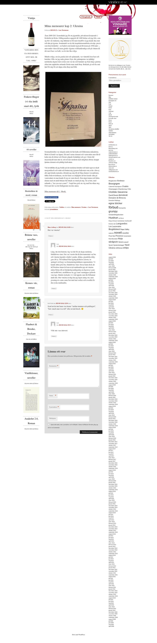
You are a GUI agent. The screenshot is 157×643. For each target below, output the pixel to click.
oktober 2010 (112, 594)
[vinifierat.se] (117, 2)
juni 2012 (111, 559)
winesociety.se (113, 166)
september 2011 (113, 575)
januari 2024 (112, 312)
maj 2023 (111, 326)
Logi (110, 113)
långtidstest (114, 229)
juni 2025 (111, 282)
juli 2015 (111, 493)
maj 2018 (111, 433)
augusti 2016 (112, 470)
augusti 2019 (112, 406)
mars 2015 (112, 500)
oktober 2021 (112, 360)
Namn (52, 395)
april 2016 (111, 477)
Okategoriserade (113, 116)
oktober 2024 (112, 296)
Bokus (31, 113)
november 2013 (113, 528)
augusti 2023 (112, 321)
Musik (110, 115)
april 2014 (111, 520)
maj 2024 (111, 305)
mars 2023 (112, 330)
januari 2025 (112, 291)
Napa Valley (124, 229)
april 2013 (111, 541)
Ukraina (83, 207)
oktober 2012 (112, 551)
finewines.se (112, 161)
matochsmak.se (113, 152)
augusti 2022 (112, 342)
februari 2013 (112, 544)
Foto (110, 104)
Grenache (122, 208)
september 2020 (113, 383)
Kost (110, 109)
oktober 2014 (112, 509)
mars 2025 (112, 287)
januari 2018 (112, 440)
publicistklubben (113, 153)
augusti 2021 (112, 363)
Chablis (125, 186)
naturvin (111, 233)
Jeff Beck (121, 218)
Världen (61, 207)
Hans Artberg (52, 227)
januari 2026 (112, 269)
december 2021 (113, 356)
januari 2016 (112, 482)
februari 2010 (112, 608)
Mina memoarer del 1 (52, 191)
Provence (119, 236)
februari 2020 (112, 395)
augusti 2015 (112, 491)
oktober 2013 (112, 530)
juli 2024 (111, 301)
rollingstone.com (113, 169)
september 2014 (113, 511)
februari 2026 (112, 267)
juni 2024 (111, 303)
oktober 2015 (112, 488)
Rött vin (111, 123)
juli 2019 (111, 408)
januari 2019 (112, 418)
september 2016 (113, 468)
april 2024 (111, 307)
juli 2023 (111, 322)
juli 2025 (111, 280)
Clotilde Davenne (118, 192)
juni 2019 (111, 409)
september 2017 (113, 447)
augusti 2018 (112, 427)
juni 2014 (111, 516)
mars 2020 (112, 393)
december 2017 (113, 441)
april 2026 (111, 264)
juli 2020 (111, 386)
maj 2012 (111, 560)
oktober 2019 (112, 402)
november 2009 (113, 614)
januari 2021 (112, 376)
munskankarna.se (114, 171)
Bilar (110, 97)
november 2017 (113, 443)
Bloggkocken (113, 181)
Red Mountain (113, 239)
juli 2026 (111, 259)
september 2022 (113, 340)
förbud (113, 207)
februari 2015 (112, 502)
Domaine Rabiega (114, 200)
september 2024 (113, 298)
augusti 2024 (112, 299)
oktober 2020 (112, 381)
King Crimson (113, 221)
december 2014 (113, 505)
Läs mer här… (31, 245)
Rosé (110, 122)
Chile (129, 189)
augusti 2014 (112, 512)
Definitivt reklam (113, 99)
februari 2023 (112, 331)
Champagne (113, 189)
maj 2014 (111, 518)
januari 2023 (112, 333)
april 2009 (111, 626)
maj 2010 (111, 603)
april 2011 (111, 583)
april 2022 (111, 349)
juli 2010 (111, 599)
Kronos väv (112, 224)
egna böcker (115, 203)
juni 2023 (111, 324)
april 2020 (111, 392)
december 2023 (113, 314)
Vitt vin (110, 136)
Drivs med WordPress (78, 635)
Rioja (120, 238)
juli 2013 (111, 535)
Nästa (98, 16)
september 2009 (113, 617)
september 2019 (113, 404)
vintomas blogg (113, 162)
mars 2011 (111, 585)
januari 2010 (112, 610)
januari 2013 (112, 546)
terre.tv (111, 146)
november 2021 (113, 358)
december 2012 (113, 548)
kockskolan (121, 221)
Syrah (111, 245)
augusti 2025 (112, 278)
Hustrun (113, 217)
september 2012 (113, 553)
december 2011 (113, 569)
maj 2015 (111, 496)
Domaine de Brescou (117, 198)
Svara (51, 236)
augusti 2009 (112, 619)
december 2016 (113, 463)
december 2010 (113, 590)
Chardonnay (122, 189)
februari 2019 (112, 417)
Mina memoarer (76, 207)
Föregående (86, 16)
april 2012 (111, 562)
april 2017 (111, 456)
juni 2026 (111, 260)
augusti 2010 (112, 598)
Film (110, 102)
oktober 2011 (112, 573)
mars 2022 (112, 351)
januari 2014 (112, 525)
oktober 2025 (112, 275)
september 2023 (113, 319)
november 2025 (113, 273)
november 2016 (113, 465)
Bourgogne (114, 183)
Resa (110, 120)
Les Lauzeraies (115, 226)
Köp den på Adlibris (31, 339)
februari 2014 (112, 523)
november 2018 (113, 422)
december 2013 (113, 527)
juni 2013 (111, 537)
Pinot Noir (112, 236)
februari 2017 (112, 459)
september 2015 (113, 489)
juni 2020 (111, 388)
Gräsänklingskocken (116, 215)
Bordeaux (120, 181)
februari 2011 (112, 587)
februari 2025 (112, 289)
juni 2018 (111, 431)
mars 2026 (112, 266)
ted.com (111, 150)
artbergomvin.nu (113, 155)
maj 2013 (111, 539)
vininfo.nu (111, 159)
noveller (125, 233)
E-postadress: (113, 77)
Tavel (127, 245)
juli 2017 (111, 450)
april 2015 (111, 498)
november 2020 (113, 379)
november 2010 (113, 592)
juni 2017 (111, 452)
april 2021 (111, 370)
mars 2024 (112, 308)
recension (127, 236)
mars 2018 (112, 436)
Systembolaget (118, 245)
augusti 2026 (112, 257)
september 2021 (113, 362)
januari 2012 (112, 567)
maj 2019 (111, 411)
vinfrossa (119, 248)
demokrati (123, 195)
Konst (110, 107)
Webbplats (52, 418)
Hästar (110, 106)
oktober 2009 (112, 615)
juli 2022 (111, 344)
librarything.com (113, 148)
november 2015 (113, 486)
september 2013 (113, 532)
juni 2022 (111, 346)
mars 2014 (112, 521)
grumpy (113, 211)
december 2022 (113, 335)
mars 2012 (112, 564)
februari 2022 (112, 353)
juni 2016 (111, 473)
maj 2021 (111, 369)
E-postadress (54, 407)
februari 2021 (112, 374)
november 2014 (113, 507)
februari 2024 (112, 310)
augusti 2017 (112, 449)
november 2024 (113, 294)
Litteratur (111, 111)
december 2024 (113, 292)
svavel (125, 242)
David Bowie (113, 195)
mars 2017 (112, 457)
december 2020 (113, 377)
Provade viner (112, 118)
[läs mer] (128, 69)
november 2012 (113, 550)
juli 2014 (111, 514)
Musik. (63, 191)
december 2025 (113, 271)
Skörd (120, 242)
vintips (126, 248)
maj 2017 (111, 454)
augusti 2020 (112, 385)
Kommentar (53, 366)
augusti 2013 (112, 534)
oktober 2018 (112, 424)
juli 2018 (111, 429)
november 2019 (113, 401)
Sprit (110, 127)
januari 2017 (112, 461)
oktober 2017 (112, 445)
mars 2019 (112, 415)
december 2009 (113, 612)
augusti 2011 (112, 576)
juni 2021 (111, 367)
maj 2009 (111, 624)
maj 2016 (111, 475)
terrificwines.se (113, 145)
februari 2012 (112, 566)
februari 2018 (112, 438)
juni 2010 (111, 601)
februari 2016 (112, 480)
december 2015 (113, 484)
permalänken (54, 209)
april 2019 (111, 413)
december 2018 (113, 420)
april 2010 (111, 605)
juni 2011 (111, 580)
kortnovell (128, 221)
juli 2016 (111, 472)
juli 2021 (111, 365)
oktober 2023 (112, 317)
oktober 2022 (112, 338)
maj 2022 (111, 347)
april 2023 (111, 328)
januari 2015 (112, 504)
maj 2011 (111, 582)
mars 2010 (112, 606)
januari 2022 (112, 354)
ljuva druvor (112, 164)
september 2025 (113, 276)
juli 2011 (111, 578)
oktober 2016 (112, 466)
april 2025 (111, 285)
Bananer (111, 95)
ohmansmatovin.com (114, 157)
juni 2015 (111, 495)
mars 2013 (112, 543)
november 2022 (113, 337)
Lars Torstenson (63, 30)
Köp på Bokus (31, 200)
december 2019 (113, 399)
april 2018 (111, 434)
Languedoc (121, 223)
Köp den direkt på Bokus (31, 293)
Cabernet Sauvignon (115, 186)
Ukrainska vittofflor (114, 129)
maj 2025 (111, 283)
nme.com (111, 168)
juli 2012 (111, 557)
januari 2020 (112, 397)
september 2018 (113, 425)
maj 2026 (111, 262)
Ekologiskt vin (112, 100)
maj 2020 (111, 390)
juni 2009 (111, 622)
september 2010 (113, 596)
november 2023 (113, 315)
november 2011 (113, 571)
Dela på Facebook (52, 197)
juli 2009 (111, 621)
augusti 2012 (112, 555)
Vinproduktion (112, 132)
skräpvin (113, 241)
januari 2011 (112, 589)
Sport (110, 125)
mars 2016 (112, 479)
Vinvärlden (111, 134)
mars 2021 (112, 372)
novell (118, 232)
